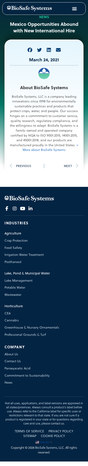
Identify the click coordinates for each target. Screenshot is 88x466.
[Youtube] (22, 208)
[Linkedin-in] (30, 208)
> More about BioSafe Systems (50, 147)
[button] (30, 50)
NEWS (44, 16)
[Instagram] (14, 208)
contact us (57, 423)
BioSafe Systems (46, 448)
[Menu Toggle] (74, 8)
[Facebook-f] (7, 208)
